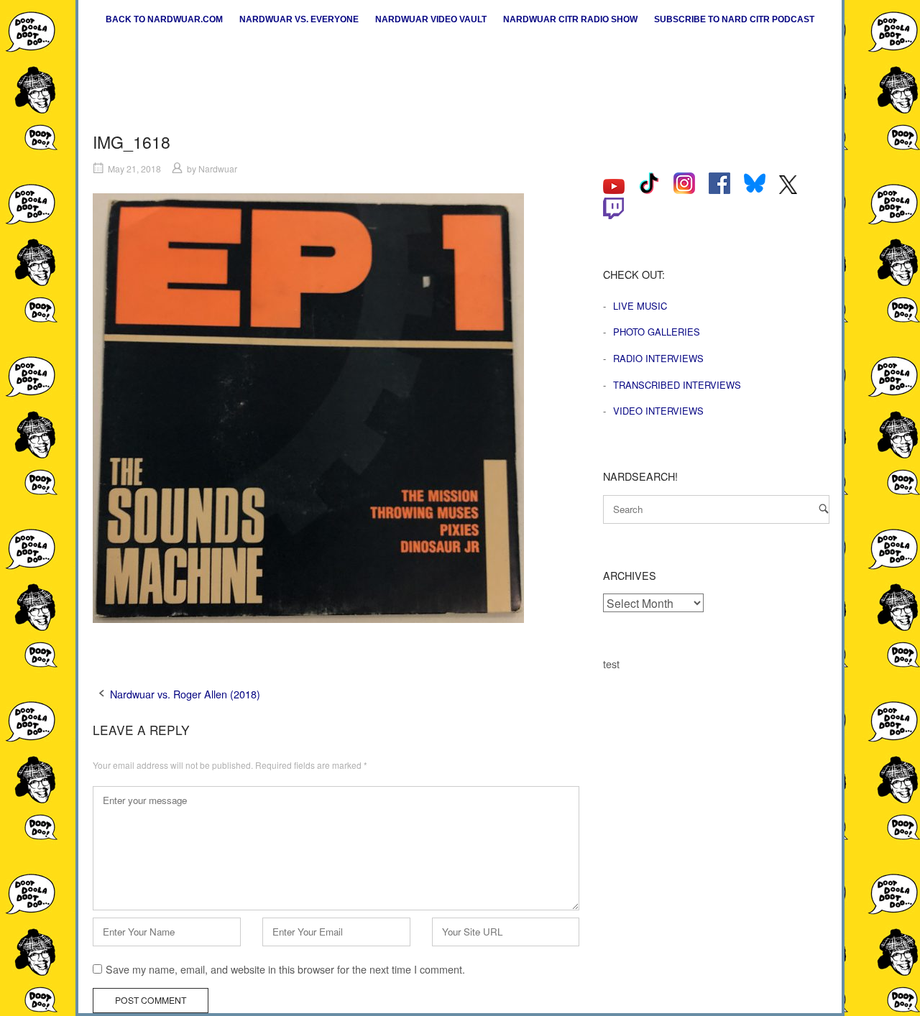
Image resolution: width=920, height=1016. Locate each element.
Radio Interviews (658, 358)
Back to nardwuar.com (164, 19)
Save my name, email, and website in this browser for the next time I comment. (285, 968)
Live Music (640, 306)
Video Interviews (658, 410)
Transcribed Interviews (677, 385)
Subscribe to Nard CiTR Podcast (734, 19)
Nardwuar (217, 168)
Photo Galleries (656, 331)
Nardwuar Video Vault (431, 19)
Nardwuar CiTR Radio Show (570, 19)
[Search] (824, 508)
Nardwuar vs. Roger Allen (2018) (185, 693)
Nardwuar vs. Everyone (299, 19)
